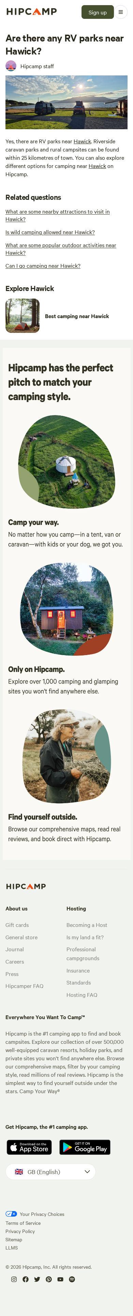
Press (11, 973)
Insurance (78, 970)
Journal (14, 949)
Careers (14, 961)
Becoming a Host (86, 924)
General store (21, 937)
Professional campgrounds (82, 953)
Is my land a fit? (85, 937)
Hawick (82, 141)
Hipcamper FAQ (24, 985)
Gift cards (17, 924)
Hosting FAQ (81, 994)
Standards (78, 982)
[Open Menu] (120, 12)
